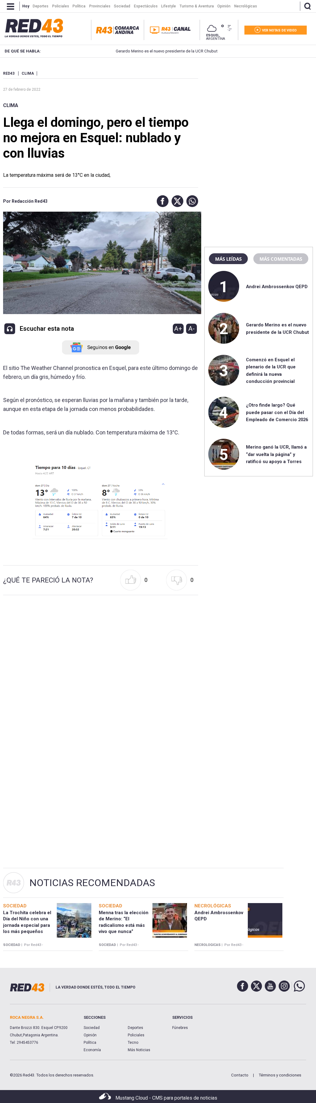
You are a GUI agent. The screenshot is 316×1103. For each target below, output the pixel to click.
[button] (161, 201)
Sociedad (92, 1028)
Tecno (133, 1042)
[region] (258, 109)
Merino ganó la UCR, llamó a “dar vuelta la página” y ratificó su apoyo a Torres (276, 454)
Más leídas (228, 259)
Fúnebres (180, 1028)
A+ (178, 328)
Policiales (136, 1035)
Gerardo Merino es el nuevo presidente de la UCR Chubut (147, 51)
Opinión (90, 1035)
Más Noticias (139, 1050)
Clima (10, 105)
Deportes (135, 1028)
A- (191, 328)
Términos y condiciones (280, 1075)
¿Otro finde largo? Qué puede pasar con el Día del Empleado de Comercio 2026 (277, 412)
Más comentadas (281, 259)
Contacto (239, 1075)
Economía (92, 1050)
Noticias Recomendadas (92, 883)
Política (90, 1042)
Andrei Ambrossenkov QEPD (277, 286)
